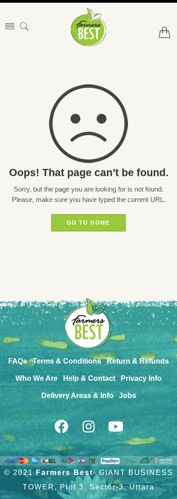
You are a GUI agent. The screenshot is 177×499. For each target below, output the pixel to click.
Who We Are (36, 378)
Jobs (127, 395)
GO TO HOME (88, 223)
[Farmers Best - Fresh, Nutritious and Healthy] (88, 27)
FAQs (17, 361)
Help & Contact (89, 378)
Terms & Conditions (67, 361)
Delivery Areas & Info (77, 395)
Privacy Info (141, 378)
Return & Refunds (138, 361)
